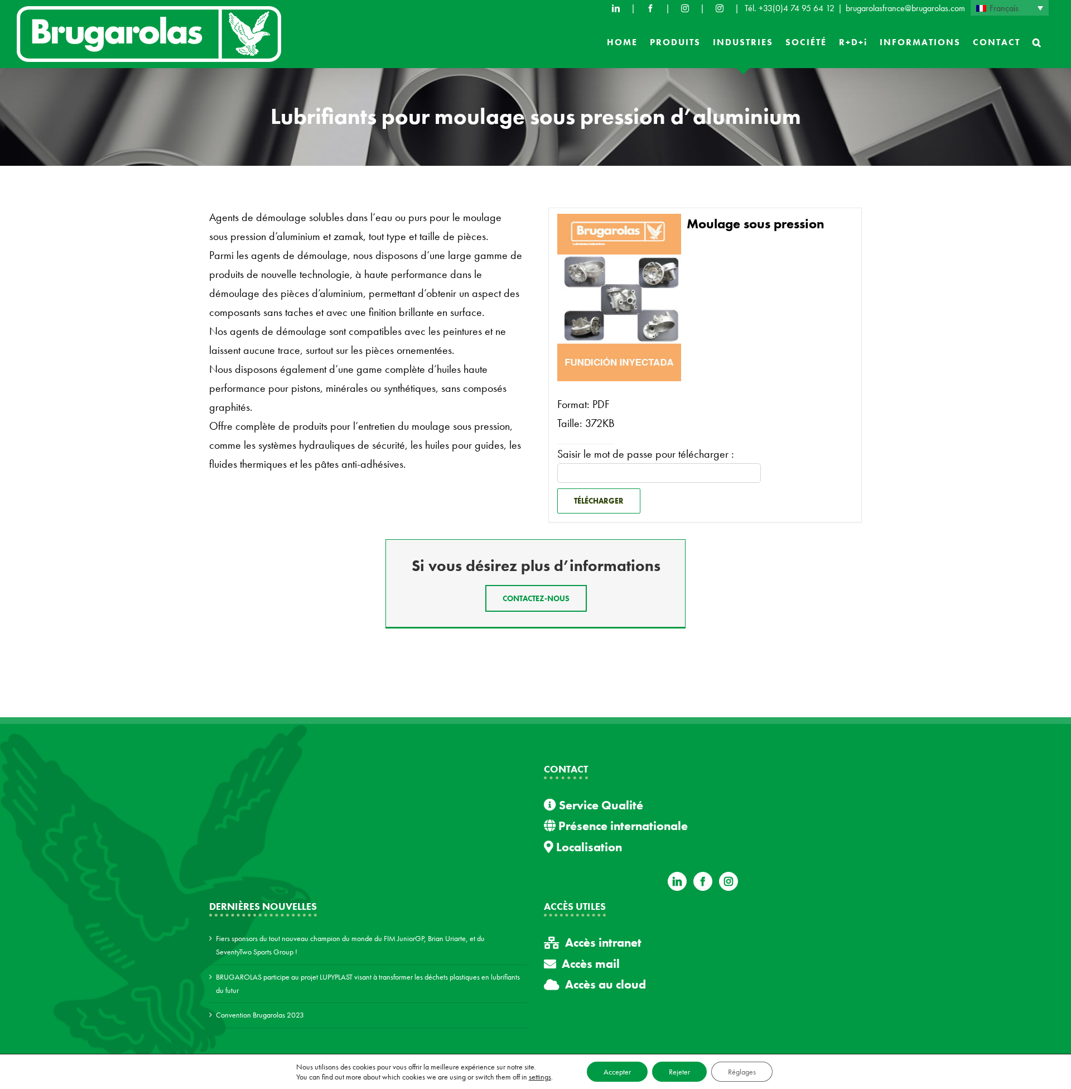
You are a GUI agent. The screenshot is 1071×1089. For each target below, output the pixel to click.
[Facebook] (650, 8)
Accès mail (591, 964)
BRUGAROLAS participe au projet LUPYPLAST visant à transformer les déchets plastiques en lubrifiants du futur (368, 983)
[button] (1037, 42)
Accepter (617, 1072)
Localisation (587, 847)
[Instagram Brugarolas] (685, 8)
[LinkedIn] (615, 8)
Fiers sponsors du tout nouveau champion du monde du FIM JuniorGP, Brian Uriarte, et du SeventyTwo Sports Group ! (350, 945)
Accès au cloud (605, 984)
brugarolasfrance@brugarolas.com (905, 8)
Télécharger (599, 501)
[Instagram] (728, 881)
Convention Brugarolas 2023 (260, 1015)
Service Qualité (599, 805)
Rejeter (679, 1072)
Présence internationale (622, 826)
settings (540, 1077)
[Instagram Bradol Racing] (719, 8)
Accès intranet (603, 942)
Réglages (742, 1072)
